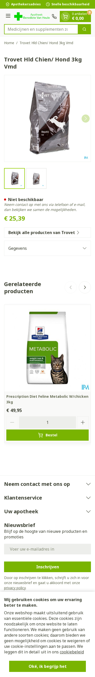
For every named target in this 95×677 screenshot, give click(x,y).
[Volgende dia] (85, 287)
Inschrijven (47, 567)
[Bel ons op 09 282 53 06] (54, 16)
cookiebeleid (72, 652)
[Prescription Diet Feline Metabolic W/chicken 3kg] (47, 348)
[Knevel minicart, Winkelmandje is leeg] (65, 16)
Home (9, 42)
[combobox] (41, 29)
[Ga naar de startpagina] (32, 16)
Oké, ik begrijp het (48, 666)
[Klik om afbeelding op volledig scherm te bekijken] (47, 118)
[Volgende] (86, 118)
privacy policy (15, 587)
